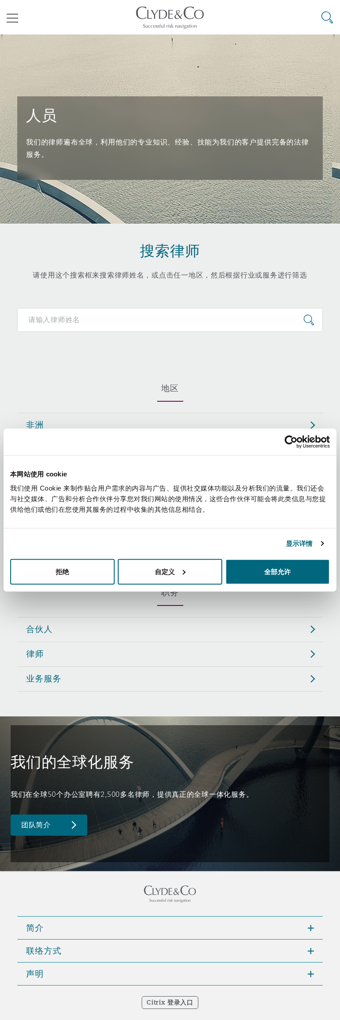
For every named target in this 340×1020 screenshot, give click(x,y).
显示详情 (299, 543)
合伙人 (39, 629)
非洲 (35, 424)
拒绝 (62, 571)
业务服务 (43, 678)
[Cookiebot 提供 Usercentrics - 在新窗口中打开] (291, 442)
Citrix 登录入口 (170, 1002)
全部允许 (277, 571)
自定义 (165, 571)
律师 (35, 653)
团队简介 (36, 825)
